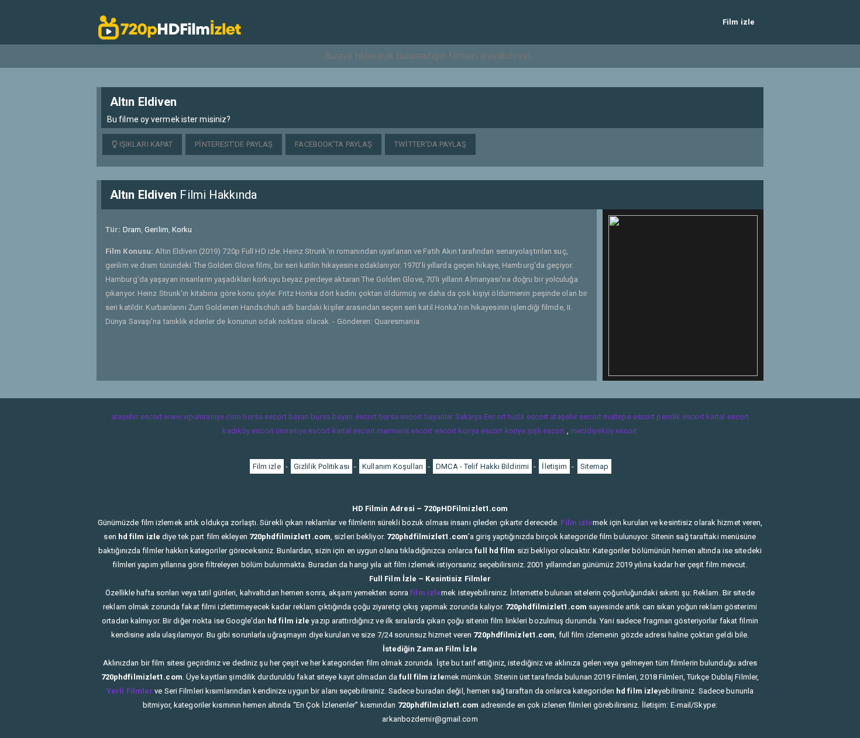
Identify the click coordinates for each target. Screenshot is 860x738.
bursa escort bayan (276, 416)
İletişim (554, 466)
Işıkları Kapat (145, 144)
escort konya (457, 430)
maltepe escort (629, 416)
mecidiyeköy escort (604, 430)
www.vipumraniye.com (202, 416)
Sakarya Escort (480, 416)
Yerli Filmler (129, 691)
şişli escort (546, 430)
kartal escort (727, 416)
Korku (182, 229)
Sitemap (594, 466)
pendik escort (680, 416)
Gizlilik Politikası (321, 466)
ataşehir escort (137, 416)
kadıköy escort (247, 430)
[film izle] (170, 22)
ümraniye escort (303, 430)
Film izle (739, 22)
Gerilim (156, 229)
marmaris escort (405, 430)
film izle (425, 592)
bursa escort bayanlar (416, 416)
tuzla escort (528, 416)
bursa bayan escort (344, 416)
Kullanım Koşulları (392, 466)
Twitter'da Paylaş (430, 144)
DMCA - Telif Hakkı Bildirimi (482, 466)
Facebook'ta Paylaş (333, 144)
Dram (132, 229)
